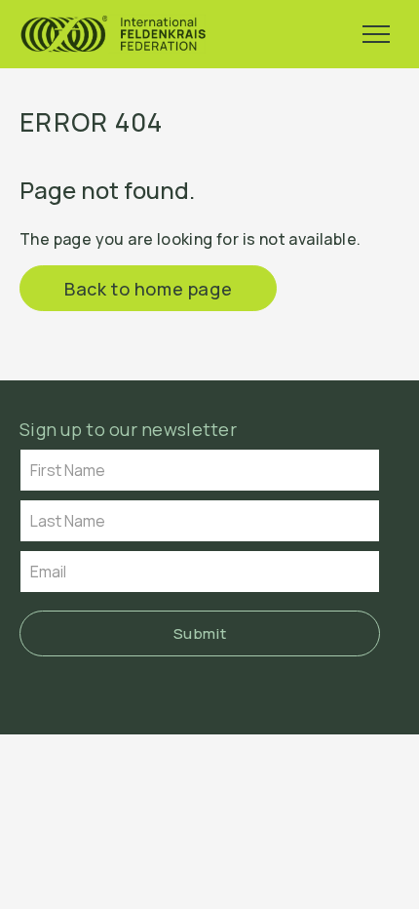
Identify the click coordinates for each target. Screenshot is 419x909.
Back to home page (148, 288)
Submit (200, 633)
